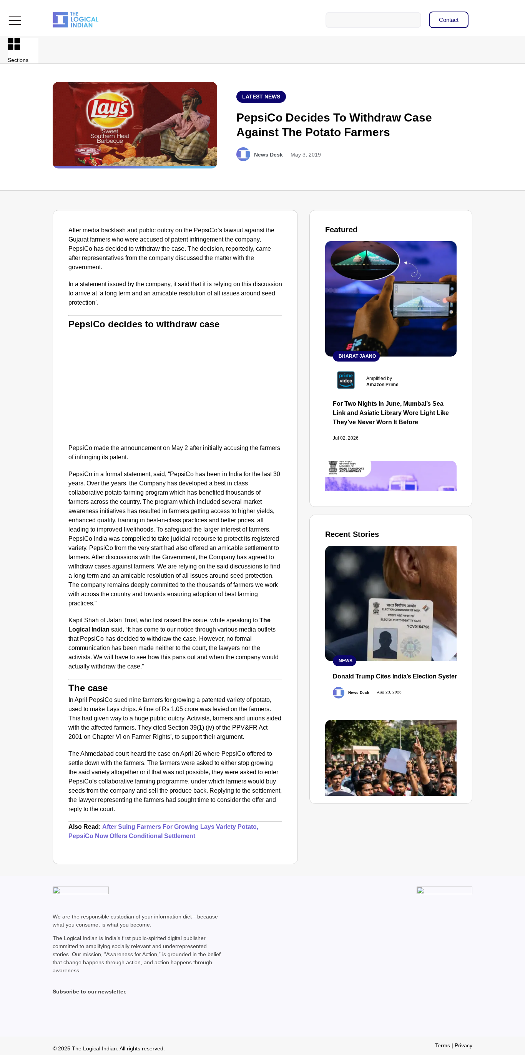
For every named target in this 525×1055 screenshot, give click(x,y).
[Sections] (14, 44)
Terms (442, 1045)
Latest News (261, 96)
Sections (18, 60)
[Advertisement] (175, 386)
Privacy (463, 1045)
